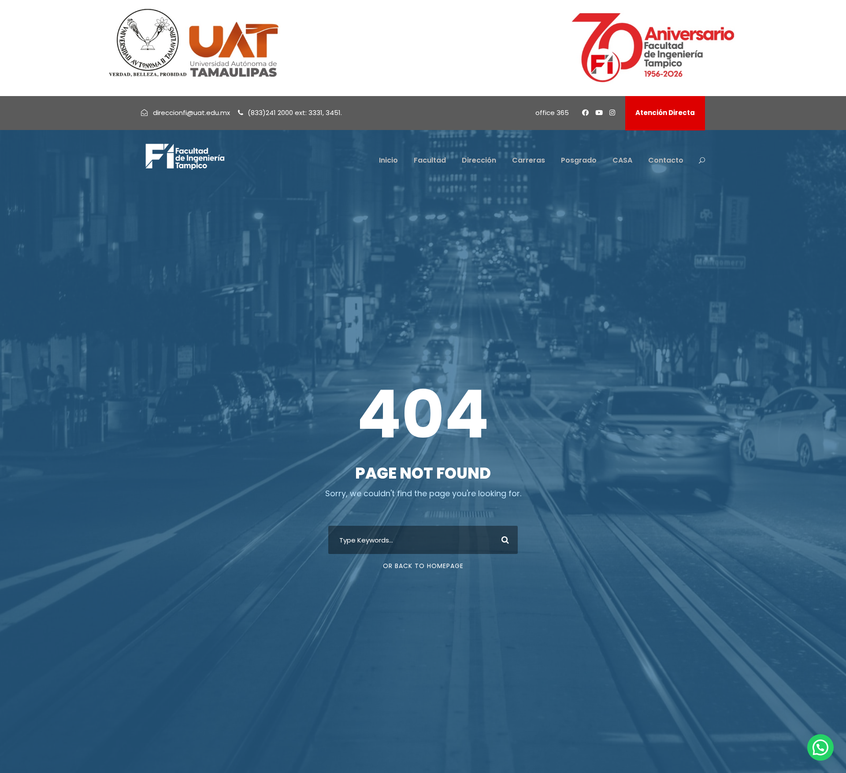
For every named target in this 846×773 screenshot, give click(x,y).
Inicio (388, 160)
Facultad (430, 160)
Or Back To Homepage (423, 565)
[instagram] (612, 112)
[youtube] (599, 112)
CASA (622, 160)
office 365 (552, 112)
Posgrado (579, 160)
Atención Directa (665, 112)
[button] (820, 747)
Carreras (528, 160)
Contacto (665, 160)
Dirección (479, 160)
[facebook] (585, 112)
